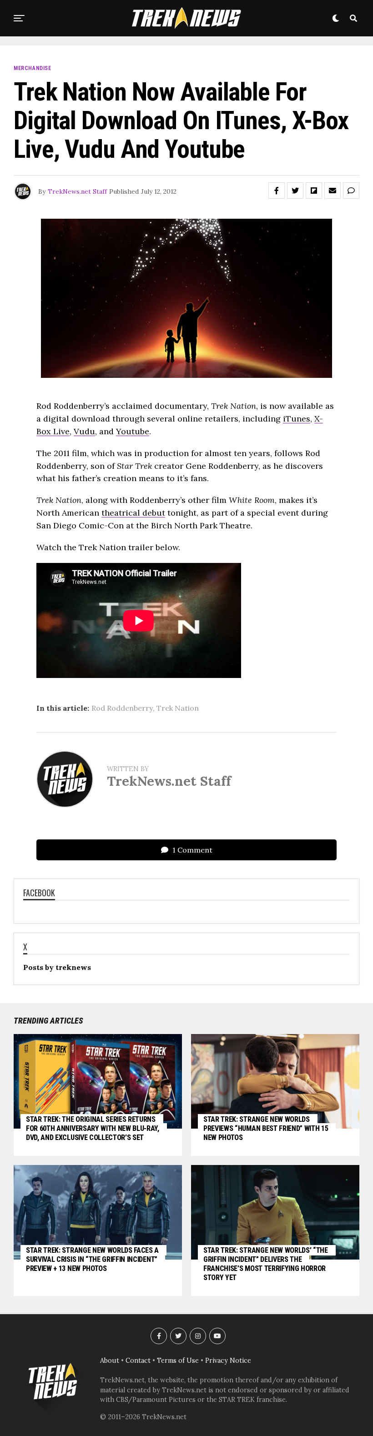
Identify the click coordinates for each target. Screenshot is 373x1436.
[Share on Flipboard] (314, 190)
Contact (138, 1360)
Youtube (132, 431)
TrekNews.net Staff (77, 191)
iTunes (296, 418)
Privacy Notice (228, 1360)
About (109, 1360)
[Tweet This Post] (295, 190)
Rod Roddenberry (122, 708)
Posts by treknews (57, 967)
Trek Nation (177, 708)
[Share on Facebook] (276, 190)
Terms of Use (178, 1360)
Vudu (84, 431)
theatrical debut (133, 512)
